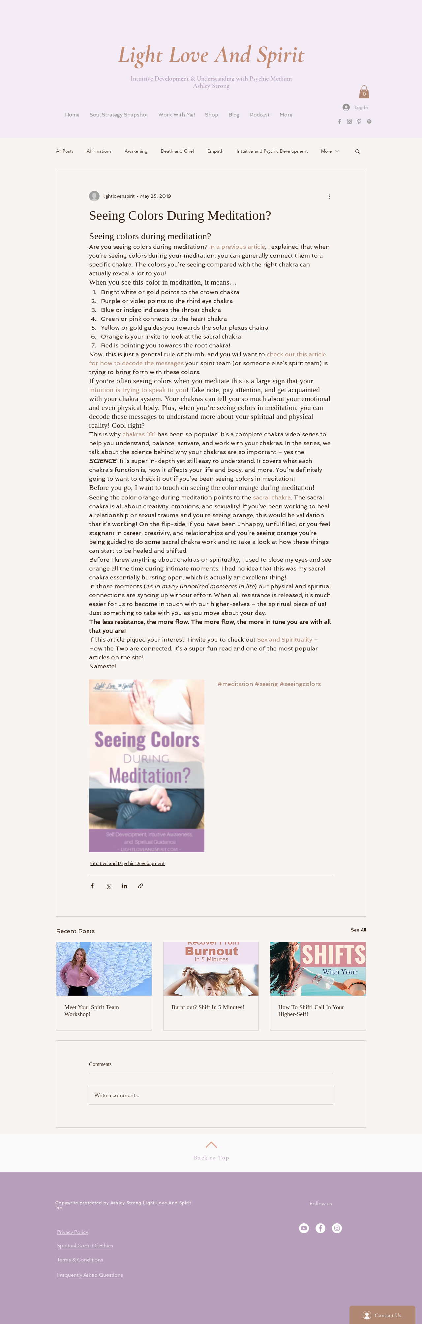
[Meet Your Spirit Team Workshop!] (104, 969)
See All (358, 929)
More (326, 151)
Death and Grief (177, 151)
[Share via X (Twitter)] (108, 886)
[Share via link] (140, 886)
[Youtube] (304, 1228)
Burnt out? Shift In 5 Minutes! (207, 1007)
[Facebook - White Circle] (320, 1228)
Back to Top (211, 1157)
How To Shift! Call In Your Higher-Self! (311, 1010)
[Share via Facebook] (92, 886)
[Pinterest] (359, 121)
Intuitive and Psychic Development (272, 151)
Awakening (136, 151)
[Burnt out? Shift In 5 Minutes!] (211, 969)
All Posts (65, 151)
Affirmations (99, 151)
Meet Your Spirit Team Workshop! (91, 1010)
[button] (364, 91)
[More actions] (329, 196)
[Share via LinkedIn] (124, 886)
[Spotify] (369, 121)
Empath (215, 151)
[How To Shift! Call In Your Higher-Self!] (318, 969)
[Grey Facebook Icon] (339, 121)
